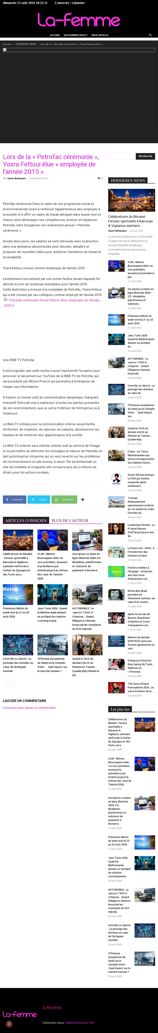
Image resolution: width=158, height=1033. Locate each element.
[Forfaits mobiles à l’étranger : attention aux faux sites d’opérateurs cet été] (116, 571)
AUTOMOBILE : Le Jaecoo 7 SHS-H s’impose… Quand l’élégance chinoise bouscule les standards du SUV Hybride (119, 900)
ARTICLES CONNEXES (26, 520)
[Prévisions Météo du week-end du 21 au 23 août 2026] (18, 594)
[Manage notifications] (9, 1024)
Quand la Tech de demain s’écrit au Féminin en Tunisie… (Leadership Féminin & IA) (85, 667)
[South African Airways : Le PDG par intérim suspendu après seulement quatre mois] (116, 478)
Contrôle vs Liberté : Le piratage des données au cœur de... (141, 389)
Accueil (55, 35)
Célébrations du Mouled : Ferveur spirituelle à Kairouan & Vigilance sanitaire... (130, 221)
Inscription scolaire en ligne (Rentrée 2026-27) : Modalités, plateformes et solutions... (141, 296)
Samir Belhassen (16, 178)
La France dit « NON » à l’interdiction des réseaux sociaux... (141, 552)
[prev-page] (5, 683)
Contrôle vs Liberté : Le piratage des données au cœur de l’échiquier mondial (119, 933)
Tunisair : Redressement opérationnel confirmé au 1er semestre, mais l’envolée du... (141, 505)
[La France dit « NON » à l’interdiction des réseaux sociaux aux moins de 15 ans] (116, 552)
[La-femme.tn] (79, 19)
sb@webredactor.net (79, 1023)
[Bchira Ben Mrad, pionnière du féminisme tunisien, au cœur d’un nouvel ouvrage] (116, 594)
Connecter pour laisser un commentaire (29, 707)
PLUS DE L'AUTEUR (70, 520)
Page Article (100, 35)
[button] (150, 35)
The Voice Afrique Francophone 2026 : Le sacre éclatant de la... (141, 687)
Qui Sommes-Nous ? (76, 35)
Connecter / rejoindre (70, 3)
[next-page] (12, 683)
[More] (82, 499)
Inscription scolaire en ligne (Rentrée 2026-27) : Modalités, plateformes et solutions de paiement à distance (87, 562)
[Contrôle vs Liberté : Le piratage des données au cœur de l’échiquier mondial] (18, 645)
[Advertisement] (53, 191)
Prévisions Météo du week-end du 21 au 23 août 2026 (16, 612)
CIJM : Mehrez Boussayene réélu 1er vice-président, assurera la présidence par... (141, 269)
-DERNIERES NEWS (25, 44)
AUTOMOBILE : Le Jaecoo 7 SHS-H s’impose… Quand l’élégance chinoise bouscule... (139, 366)
